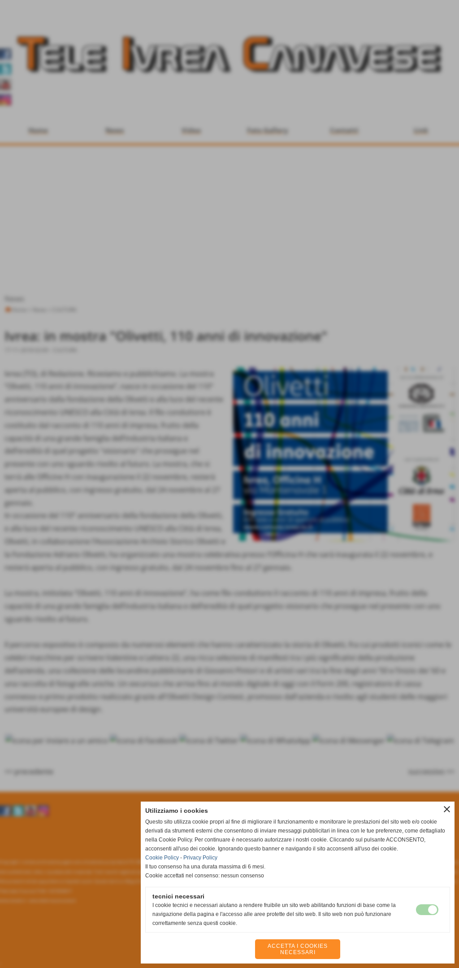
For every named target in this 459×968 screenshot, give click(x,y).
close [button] (447, 809)
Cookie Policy (162, 858)
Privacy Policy (200, 858)
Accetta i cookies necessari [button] (298, 949)
